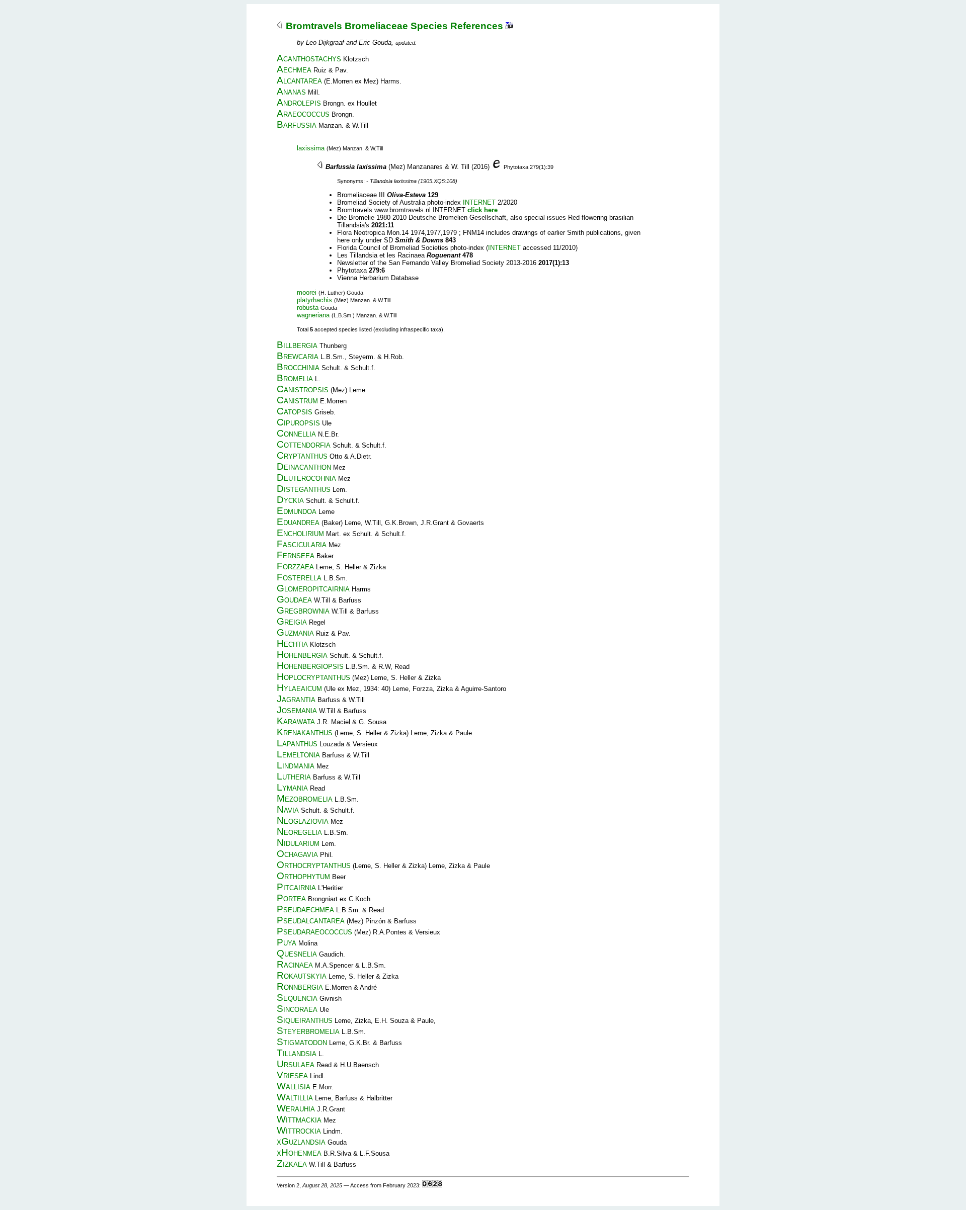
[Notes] (509, 26)
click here (482, 210)
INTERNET (479, 202)
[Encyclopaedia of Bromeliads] (497, 166)
